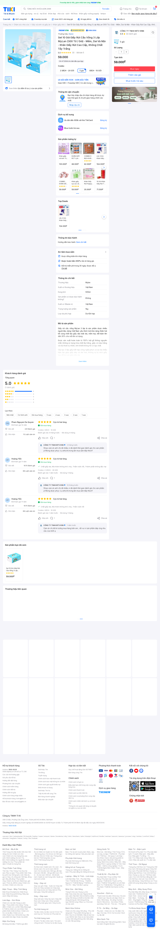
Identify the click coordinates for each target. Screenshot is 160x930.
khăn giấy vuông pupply (89, 14)
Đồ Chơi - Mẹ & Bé (10, 849)
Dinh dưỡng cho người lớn (15, 860)
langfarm (13, 838)
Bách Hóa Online (73, 908)
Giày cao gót (38, 886)
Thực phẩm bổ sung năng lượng (142, 882)
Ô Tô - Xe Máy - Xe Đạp (107, 908)
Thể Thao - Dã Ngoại (137, 864)
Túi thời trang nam (42, 918)
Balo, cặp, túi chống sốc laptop (80, 853)
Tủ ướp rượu (151, 860)
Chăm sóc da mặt (8, 903)
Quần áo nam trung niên (47, 877)
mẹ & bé (43, 14)
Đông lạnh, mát (17, 875)
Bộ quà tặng (76, 921)
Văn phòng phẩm (115, 922)
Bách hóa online (108, 862)
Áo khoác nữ (50, 854)
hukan (20, 838)
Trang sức (69, 870)
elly (65, 836)
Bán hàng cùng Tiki (75, 772)
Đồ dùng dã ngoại (142, 869)
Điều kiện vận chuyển (45, 799)
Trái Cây (5, 871)
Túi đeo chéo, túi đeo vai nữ (44, 912)
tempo (103, 14)
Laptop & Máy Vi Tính (114, 864)
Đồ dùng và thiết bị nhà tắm (80, 898)
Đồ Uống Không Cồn (78, 919)
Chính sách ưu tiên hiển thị (77, 793)
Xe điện (118, 911)
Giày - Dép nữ (40, 883)
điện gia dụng (26, 14)
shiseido (5, 838)
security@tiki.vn (20, 801)
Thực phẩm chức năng (14, 905)
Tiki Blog (41, 772)
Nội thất (76, 896)
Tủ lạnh (135, 854)
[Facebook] (131, 771)
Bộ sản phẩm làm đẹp (15, 916)
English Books (109, 924)
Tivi (133, 858)
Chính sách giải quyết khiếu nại (49, 784)
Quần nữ (49, 852)
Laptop (85, 885)
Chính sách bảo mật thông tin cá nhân (51, 781)
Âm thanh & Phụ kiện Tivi (137, 852)
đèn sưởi (139, 911)
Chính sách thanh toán (76, 790)
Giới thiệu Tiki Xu (44, 790)
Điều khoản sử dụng (45, 787)
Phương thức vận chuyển (11, 783)
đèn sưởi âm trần (139, 925)
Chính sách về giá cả (75, 782)
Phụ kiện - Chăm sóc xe (105, 911)
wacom (114, 836)
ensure (46, 836)
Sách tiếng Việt (102, 922)
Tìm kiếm (105, 9)
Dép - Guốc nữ (49, 886)
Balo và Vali (71, 849)
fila (30, 838)
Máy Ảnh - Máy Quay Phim (140, 889)
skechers (76, 836)
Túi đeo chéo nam (46, 921)
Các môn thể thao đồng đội (142, 877)
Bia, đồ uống (10, 879)
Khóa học (116, 896)
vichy (25, 838)
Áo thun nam (38, 867)
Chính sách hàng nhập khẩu (12, 795)
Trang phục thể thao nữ (136, 867)
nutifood (95, 836)
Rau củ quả (10, 873)
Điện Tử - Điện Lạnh (137, 849)
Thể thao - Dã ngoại (107, 856)
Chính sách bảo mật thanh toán (49, 778)
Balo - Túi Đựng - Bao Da (142, 898)
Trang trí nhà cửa (72, 892)
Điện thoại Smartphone (10, 892)
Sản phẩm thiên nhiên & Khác (15, 910)
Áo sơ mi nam (48, 869)
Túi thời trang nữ (41, 909)
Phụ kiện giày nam (45, 903)
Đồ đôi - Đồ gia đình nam (50, 873)
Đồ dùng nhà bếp (8, 924)
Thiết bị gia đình (22, 924)
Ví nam (36, 921)
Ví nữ (57, 912)
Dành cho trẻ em (13, 881)
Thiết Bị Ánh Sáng (142, 894)
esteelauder (18, 836)
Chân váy (49, 856)
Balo (67, 852)
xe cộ (36, 14)
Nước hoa (10, 915)
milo (69, 836)
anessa (121, 836)
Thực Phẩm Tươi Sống (11, 868)
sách (68, 14)
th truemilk (28, 836)
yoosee (128, 836)
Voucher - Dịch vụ (104, 893)
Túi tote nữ (47, 914)
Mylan (71, 34)
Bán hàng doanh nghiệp (46, 796)
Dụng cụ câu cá (138, 875)
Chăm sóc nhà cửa (16, 885)
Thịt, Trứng (14, 871)
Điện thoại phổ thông (14, 894)
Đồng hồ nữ (78, 870)
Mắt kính (85, 861)
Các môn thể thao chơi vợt (142, 878)
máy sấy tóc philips (144, 913)
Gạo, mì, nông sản (14, 877)
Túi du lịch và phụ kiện (78, 852)
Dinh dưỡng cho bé (13, 858)
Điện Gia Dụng (8, 921)
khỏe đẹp (52, 14)
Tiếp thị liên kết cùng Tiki (47, 793)
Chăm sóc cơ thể (13, 907)
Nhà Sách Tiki (103, 919)
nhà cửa (61, 14)
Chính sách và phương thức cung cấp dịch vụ (81, 797)
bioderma (59, 836)
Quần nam (48, 867)
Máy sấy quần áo (139, 860)
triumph (88, 836)
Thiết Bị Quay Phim (141, 902)
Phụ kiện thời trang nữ (73, 861)
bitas (152, 836)
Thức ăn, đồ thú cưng (14, 883)
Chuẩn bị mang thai (14, 864)
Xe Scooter (116, 913)
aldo (82, 836)
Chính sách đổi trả (8, 789)
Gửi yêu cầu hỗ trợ (8, 777)
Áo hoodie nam (44, 871)
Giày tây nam (49, 899)
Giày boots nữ (42, 890)
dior (11, 836)
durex (52, 836)
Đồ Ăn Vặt (73, 917)
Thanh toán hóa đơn (104, 896)
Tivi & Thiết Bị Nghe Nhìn (109, 867)
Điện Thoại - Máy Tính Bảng (14, 889)
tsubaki (35, 838)
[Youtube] (136, 771)
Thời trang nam (40, 864)
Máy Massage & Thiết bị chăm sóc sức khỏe (16, 908)
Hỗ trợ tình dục (20, 915)
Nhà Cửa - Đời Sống (74, 889)
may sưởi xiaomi (140, 917)
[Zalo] (141, 771)
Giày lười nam (39, 899)
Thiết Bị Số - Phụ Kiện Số (107, 874)
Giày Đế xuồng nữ (48, 892)
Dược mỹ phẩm (22, 917)
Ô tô (109, 913)
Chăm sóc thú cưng (73, 911)
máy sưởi (131, 911)
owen (41, 836)
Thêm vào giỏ (134, 75)
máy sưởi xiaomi (145, 919)
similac (139, 836)
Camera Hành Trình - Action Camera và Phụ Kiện (142, 896)
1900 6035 (12, 826)
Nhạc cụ (82, 902)
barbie (35, 836)
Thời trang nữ (40, 849)
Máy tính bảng (12, 896)
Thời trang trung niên (45, 860)
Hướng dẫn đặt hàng (9, 780)
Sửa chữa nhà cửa (76, 894)
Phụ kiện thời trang (74, 858)
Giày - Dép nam (41, 896)
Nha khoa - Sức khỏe (110, 902)
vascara (5, 836)
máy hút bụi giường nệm (141, 920)
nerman (108, 836)
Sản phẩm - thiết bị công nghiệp (111, 865)
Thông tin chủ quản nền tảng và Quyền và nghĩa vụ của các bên (82, 807)
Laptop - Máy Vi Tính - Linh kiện (80, 876)
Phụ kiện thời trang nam (79, 862)
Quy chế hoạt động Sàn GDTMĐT (80, 769)
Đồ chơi (25, 852)
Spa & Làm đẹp (112, 898)
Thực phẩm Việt (21, 873)
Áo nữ (36, 852)
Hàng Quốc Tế (103, 849)
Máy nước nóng (142, 858)
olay (133, 836)
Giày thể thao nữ (146, 881)
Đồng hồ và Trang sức (75, 867)
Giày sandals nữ (46, 888)
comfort (146, 836)
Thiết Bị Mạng (78, 883)
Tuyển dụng (42, 775)
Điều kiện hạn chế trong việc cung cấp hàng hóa (82, 786)
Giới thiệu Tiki (43, 769)
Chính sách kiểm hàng (10, 786)
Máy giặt (135, 856)
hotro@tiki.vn (21, 798)
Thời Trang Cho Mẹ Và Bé (11, 852)
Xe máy (103, 913)
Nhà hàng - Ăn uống (109, 900)
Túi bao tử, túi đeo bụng (53, 923)
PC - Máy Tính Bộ (75, 885)
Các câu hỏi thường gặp (11, 774)
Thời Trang (116, 852)
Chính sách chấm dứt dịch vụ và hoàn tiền (81, 802)
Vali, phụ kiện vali (88, 854)
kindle (102, 836)
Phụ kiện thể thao (142, 871)
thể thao (74, 14)
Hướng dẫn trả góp (9, 792)
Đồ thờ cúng (74, 902)
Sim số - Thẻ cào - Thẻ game (115, 904)
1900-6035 (12, 769)
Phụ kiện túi (56, 914)
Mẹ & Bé (111, 860)
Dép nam (45, 901)
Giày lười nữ (53, 890)
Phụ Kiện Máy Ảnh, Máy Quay (139, 892)
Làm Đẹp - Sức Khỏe (11, 900)
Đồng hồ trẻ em (88, 872)
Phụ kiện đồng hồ (76, 872)
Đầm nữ (42, 852)
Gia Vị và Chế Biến (76, 915)
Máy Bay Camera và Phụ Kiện (142, 903)
